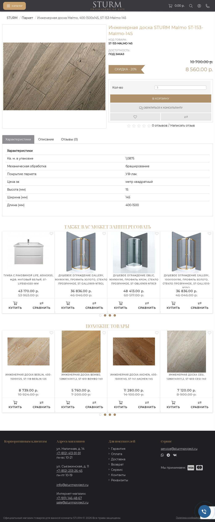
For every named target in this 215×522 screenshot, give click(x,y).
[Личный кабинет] (199, 6)
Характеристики (18, 139)
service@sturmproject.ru (179, 449)
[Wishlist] (135, 117)
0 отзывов (160, 125)
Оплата (116, 454)
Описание (46, 139)
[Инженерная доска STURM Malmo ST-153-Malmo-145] (54, 76)
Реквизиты (119, 480)
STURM (12, 18)
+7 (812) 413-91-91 (68, 453)
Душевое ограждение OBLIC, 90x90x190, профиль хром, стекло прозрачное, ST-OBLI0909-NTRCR (134, 279)
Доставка (118, 459)
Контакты (118, 475)
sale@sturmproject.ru (72, 502)
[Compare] (186, 117)
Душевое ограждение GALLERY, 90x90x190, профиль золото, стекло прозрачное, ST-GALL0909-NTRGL (81, 279)
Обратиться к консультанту (162, 107)
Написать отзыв (182, 125)
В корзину (160, 98)
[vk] (175, 455)
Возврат (117, 464)
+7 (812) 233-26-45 (69, 471)
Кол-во (117, 87)
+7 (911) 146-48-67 (69, 498)
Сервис (117, 470)
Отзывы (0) (69, 139)
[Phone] (208, 6)
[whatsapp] (162, 455)
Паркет (27, 18)
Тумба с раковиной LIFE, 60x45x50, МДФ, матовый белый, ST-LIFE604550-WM (28, 279)
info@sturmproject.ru (72, 485)
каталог (17, 5)
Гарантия (118, 449)
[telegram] (168, 455)
